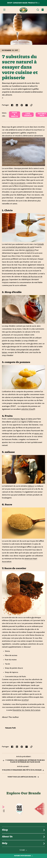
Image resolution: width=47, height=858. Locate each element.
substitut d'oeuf (27, 409)
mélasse (31, 486)
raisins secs (38, 434)
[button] (37, 9)
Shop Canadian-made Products (22, 3)
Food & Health (14, 114)
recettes (25, 700)
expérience (29, 250)
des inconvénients (18, 183)
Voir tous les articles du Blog (22, 777)
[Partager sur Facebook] (12, 105)
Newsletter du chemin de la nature (26, 710)
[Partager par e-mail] (26, 105)
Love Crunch (27, 115)
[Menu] (4, 9)
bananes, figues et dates (23, 419)
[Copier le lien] (31, 105)
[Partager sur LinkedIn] (17, 105)
